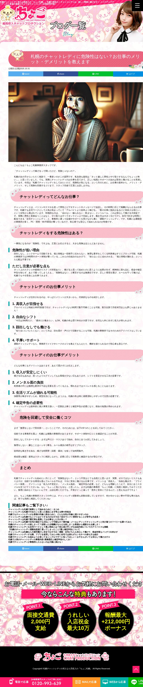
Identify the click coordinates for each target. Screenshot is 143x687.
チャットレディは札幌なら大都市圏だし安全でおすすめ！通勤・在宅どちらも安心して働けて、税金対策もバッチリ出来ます (63, 532)
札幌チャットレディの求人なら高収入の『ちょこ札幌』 (67, 668)
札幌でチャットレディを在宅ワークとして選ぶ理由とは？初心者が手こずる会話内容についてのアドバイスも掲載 (58, 527)
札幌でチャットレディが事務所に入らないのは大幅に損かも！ (35, 542)
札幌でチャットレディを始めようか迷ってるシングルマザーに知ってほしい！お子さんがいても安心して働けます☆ (59, 537)
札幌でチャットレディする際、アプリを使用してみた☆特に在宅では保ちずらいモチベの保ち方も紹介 (53, 534)
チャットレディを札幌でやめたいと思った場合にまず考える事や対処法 (39, 512)
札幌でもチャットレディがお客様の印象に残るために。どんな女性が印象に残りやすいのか (48, 514)
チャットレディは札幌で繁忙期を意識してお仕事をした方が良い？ (37, 519)
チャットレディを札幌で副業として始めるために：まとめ (33, 509)
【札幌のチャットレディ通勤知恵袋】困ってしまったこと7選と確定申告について (44, 529)
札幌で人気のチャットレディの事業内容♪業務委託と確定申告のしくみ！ (40, 539)
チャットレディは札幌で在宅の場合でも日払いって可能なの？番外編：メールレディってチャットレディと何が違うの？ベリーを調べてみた (70, 522)
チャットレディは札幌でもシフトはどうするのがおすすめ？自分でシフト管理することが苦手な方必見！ (54, 517)
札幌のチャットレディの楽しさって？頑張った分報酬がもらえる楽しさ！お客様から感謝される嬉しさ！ (54, 524)
